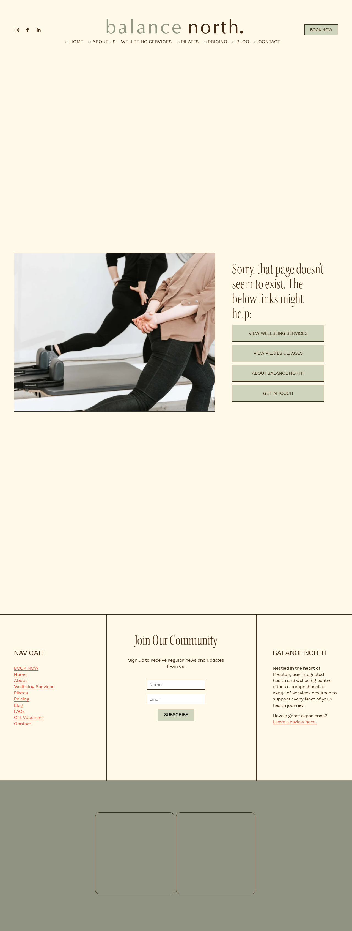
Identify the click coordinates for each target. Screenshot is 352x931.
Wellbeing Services (34, 686)
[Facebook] (27, 30)
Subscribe (176, 714)
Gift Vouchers (29, 717)
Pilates (190, 41)
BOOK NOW (26, 668)
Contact (269, 41)
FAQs (19, 711)
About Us (104, 41)
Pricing (217, 41)
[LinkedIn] (38, 30)
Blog (243, 41)
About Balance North (278, 373)
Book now (321, 30)
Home (76, 41)
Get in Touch (278, 393)
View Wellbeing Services (278, 333)
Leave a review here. (295, 721)
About (20, 680)
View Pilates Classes (278, 353)
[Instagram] (17, 30)
